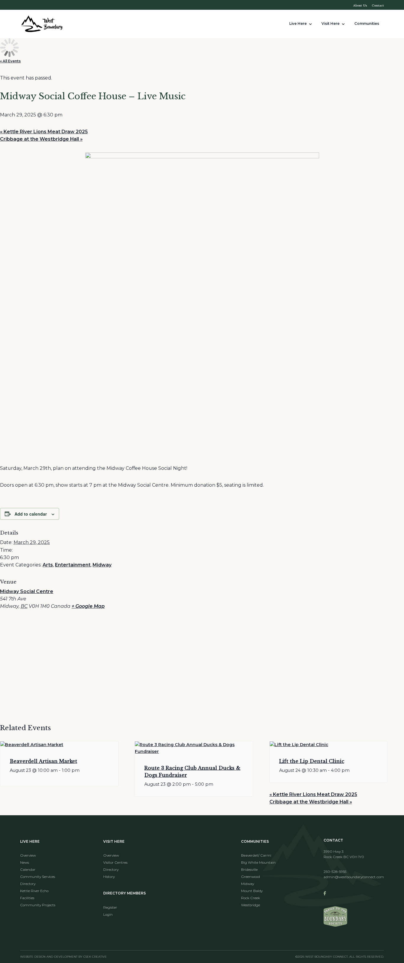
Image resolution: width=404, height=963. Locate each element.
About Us (360, 5)
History (109, 877)
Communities (366, 24)
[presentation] (59, 744)
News (24, 862)
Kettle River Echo (34, 891)
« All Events (10, 61)
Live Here (298, 24)
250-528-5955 (335, 872)
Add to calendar (30, 514)
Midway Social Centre (26, 591)
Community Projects (37, 905)
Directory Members (124, 893)
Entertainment (73, 565)
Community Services (37, 877)
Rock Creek (250, 898)
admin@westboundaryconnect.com (354, 877)
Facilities (27, 898)
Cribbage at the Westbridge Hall (41, 139)
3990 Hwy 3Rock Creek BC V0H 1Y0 (344, 854)
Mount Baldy (252, 891)
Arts (48, 565)
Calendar (27, 870)
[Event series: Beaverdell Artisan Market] (59, 775)
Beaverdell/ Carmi (256, 855)
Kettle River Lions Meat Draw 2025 (44, 131)
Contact (378, 5)
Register (110, 907)
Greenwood (250, 877)
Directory (27, 884)
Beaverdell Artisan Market (43, 761)
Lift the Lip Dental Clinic (311, 761)
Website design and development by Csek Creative (63, 956)
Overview (28, 855)
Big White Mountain (258, 862)
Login (108, 914)
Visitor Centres (115, 862)
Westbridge (250, 905)
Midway (102, 565)
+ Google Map (88, 606)
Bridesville (249, 870)
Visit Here (330, 24)
